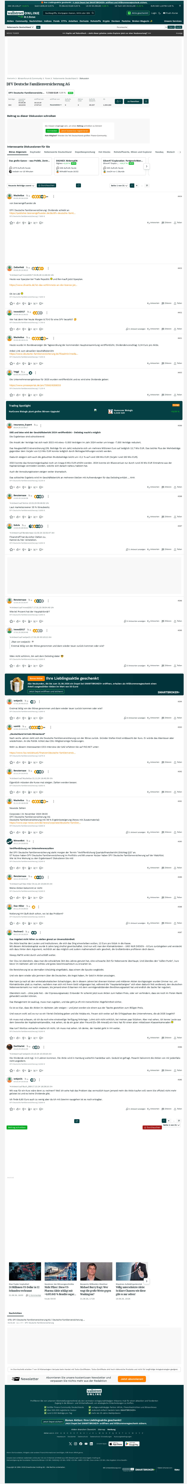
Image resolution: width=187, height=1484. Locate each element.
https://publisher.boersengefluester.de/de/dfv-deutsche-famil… (42, 213)
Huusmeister (55, 105)
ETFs (64, 21)
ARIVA (76, 1453)
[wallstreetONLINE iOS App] (116, 1445)
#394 (180, 701)
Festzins (126, 21)
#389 (180, 877)
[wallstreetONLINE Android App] (132, 1445)
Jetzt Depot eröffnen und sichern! (46, 691)
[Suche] (92, 13)
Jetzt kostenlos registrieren (74, 131)
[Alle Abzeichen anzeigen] (48, 197)
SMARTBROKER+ (128, 1410)
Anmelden (52, 131)
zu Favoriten (133, 101)
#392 (180, 771)
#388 (180, 907)
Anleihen (73, 21)
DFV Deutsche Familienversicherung (27, 92)
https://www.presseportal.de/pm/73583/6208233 (35, 385)
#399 (180, 426)
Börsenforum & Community (30, 78)
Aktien (10, 21)
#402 (180, 313)
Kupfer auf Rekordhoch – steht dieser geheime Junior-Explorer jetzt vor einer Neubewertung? (77, 33)
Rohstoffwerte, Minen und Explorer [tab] (133, 152)
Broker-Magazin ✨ (142, 21)
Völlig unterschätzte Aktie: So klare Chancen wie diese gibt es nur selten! (131, 1290)
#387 (180, 932)
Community (21, 21)
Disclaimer (72, 1437)
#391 (180, 801)
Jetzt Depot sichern (53, 1421)
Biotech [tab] (171, 152)
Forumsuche (122, 27)
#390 (180, 841)
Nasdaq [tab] (159, 152)
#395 (180, 630)
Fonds (56, 21)
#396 (180, 601)
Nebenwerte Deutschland (64, 78)
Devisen (115, 21)
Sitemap (101, 1429)
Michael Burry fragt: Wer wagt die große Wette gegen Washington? (95, 1290)
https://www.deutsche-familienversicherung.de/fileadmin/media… (43, 354)
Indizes (48, 21)
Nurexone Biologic (123, 410)
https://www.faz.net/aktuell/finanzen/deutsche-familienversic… (42, 752)
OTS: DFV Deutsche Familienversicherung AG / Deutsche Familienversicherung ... (46, 1320)
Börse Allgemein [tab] (17, 152)
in (166, 27)
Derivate (84, 21)
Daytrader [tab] (35, 152)
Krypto (106, 21)
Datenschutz (83, 1437)
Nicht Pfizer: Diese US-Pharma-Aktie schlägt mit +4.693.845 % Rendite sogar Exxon (59, 1290)
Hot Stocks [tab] (104, 152)
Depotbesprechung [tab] (85, 152)
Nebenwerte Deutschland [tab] (57, 152)
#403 (180, 268)
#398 (180, 496)
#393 (180, 727)
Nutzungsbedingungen (123, 1437)
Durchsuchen (153, 1127)
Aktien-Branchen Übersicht (83, 1429)
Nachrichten (35, 21)
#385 (180, 1080)
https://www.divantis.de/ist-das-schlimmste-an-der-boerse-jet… (43, 285)
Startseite (11, 78)
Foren (47, 78)
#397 (180, 526)
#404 (180, 196)
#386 (180, 1047)
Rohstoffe (95, 21)
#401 (180, 338)
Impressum (61, 1437)
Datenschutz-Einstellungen (101, 1437)
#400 (180, 373)
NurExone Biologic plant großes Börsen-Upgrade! (34, 411)
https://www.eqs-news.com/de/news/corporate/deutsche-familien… (45, 822)
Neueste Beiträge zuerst (19, 185)
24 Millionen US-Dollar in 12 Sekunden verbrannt (24, 1288)
